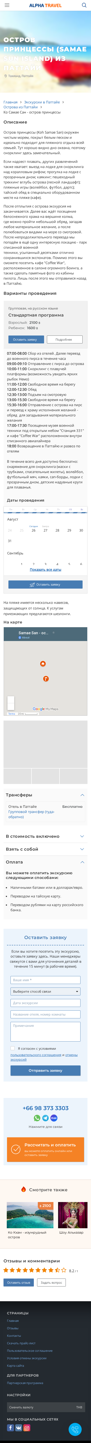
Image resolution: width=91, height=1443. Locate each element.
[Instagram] (26, 1427)
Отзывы (12, 1328)
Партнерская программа (25, 1383)
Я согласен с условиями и (44, 1054)
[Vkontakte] (18, 1427)
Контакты (14, 1336)
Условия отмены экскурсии (26, 1358)
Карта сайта (15, 1365)
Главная (13, 1321)
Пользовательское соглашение (29, 1350)
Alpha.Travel (45, 5)
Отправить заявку (45, 1070)
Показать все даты (45, 569)
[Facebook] (10, 1427)
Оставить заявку (25, 339)
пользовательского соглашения (35, 1055)
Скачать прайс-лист (21, 1343)
